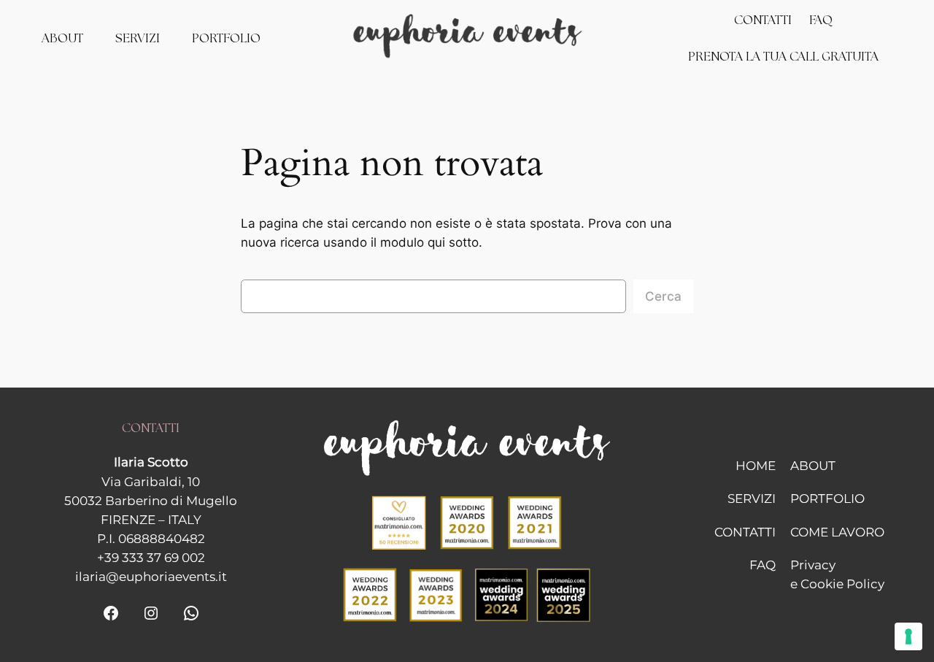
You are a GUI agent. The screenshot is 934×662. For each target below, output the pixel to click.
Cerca (663, 296)
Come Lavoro (837, 532)
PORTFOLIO (827, 498)
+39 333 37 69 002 (151, 557)
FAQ (762, 565)
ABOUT (812, 465)
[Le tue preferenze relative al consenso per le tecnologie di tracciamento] (908, 636)
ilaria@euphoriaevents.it (151, 576)
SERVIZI (751, 498)
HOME (756, 465)
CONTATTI (745, 532)
